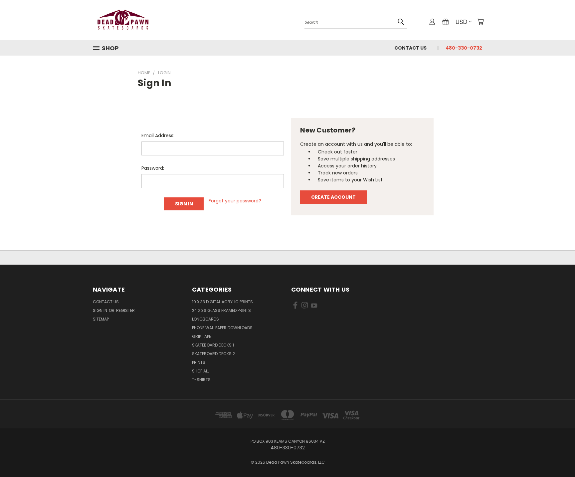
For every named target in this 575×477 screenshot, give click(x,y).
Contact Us (410, 48)
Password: (152, 168)
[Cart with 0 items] (480, 21)
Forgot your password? (235, 200)
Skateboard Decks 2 (213, 354)
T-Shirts (201, 379)
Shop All (200, 371)
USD (461, 22)
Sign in (100, 310)
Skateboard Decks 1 (213, 345)
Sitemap (101, 319)
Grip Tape (201, 336)
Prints (198, 362)
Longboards (205, 319)
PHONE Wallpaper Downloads (222, 328)
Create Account (333, 197)
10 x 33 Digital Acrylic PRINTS (222, 302)
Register (125, 310)
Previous (557, 456)
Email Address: (157, 135)
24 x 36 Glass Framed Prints (221, 310)
